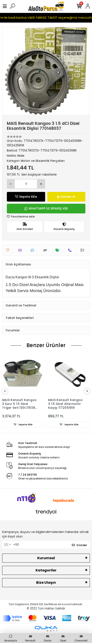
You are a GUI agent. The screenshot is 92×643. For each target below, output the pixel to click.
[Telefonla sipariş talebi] (71, 250)
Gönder (81, 545)
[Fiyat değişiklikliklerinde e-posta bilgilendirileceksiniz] (58, 250)
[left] (5, 391)
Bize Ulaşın (46, 582)
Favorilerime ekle (22, 216)
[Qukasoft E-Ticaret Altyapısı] (46, 628)
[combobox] (7, 544)
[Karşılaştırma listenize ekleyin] (46, 250)
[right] (87, 391)
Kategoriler (46, 570)
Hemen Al (68, 196)
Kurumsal (46, 558)
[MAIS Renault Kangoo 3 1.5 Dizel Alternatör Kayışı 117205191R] (69, 375)
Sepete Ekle (28, 196)
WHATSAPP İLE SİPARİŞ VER (48, 208)
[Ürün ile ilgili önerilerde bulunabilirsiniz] (83, 250)
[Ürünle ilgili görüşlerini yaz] (33, 250)
